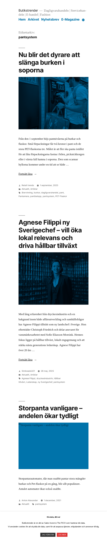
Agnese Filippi (28, 378)
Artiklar (34, 189)
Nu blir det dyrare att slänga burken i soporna (49, 62)
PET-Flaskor (61, 196)
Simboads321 (28, 371)
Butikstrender (28, 10)
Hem (22, 19)
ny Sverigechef (45, 382)
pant (61, 192)
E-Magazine (70, 19)
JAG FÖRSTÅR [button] (48, 535)
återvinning (27, 192)
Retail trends (28, 185)
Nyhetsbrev (50, 19)
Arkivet (33, 19)
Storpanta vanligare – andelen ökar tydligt (50, 412)
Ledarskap (31, 382)
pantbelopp (35, 196)
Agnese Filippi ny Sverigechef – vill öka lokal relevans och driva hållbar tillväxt (50, 233)
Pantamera (24, 196)
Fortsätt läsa (28, 174)
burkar (37, 192)
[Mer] (83, 19)
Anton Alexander (30, 500)
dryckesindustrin (45, 378)
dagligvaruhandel (49, 192)
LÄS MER (62, 535)
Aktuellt (25, 189)
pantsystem (48, 196)
